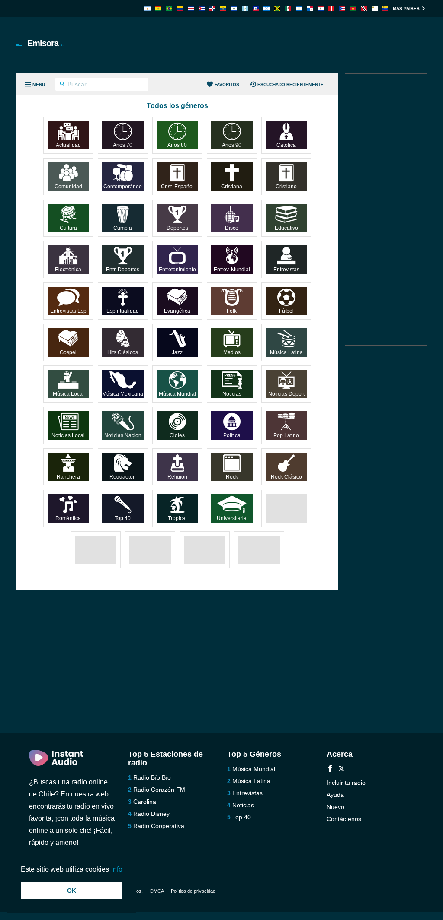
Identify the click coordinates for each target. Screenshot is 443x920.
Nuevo (335, 806)
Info (116, 869)
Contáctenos (344, 818)
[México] (288, 8)
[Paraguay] (321, 8)
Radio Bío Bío (152, 777)
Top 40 (241, 817)
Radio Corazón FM (159, 789)
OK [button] (71, 890)
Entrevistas (247, 793)
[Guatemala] (245, 8)
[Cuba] (202, 8)
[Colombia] (180, 8)
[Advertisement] (269, 45)
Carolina (144, 801)
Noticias (243, 805)
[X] (341, 769)
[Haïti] (256, 8)
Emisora (45, 43)
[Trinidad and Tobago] (364, 8)
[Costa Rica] (191, 8)
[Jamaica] (277, 8)
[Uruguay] (375, 8)
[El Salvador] (234, 8)
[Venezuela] (385, 8)
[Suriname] (353, 8)
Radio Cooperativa (158, 825)
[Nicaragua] (299, 8)
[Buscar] (62, 85)
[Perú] (331, 8)
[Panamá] (310, 8)
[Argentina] (147, 8)
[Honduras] (266, 8)
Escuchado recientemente (290, 84)
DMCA (157, 891)
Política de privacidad (193, 891)
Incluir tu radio (346, 782)
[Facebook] (330, 769)
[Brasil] (169, 8)
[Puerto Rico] (342, 8)
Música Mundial (253, 768)
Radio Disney (151, 813)
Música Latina (251, 780)
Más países (406, 8)
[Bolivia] (158, 8)
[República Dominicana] (212, 8)
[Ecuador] (223, 8)
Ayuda (335, 794)
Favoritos (227, 84)
